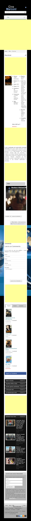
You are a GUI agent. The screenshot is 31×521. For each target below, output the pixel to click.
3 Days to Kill (8, 333)
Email (6, 258)
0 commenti (14, 320)
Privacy (23, 511)
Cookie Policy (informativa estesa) (11, 512)
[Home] (16, 8)
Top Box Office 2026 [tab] (15, 383)
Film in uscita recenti (17, 506)
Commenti (21, 305)
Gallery (6, 508)
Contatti (18, 509)
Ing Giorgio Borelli (13, 513)
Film (8, 17)
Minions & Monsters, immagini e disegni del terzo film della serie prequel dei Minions (20, 449)
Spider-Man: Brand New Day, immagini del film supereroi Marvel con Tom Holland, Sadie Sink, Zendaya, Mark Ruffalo (20, 424)
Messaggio (7, 267)
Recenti (15, 305)
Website (6, 263)
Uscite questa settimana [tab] (15, 386)
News (10, 505)
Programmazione (18, 508)
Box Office (11, 508)
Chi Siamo (13, 509)
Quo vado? (7, 364)
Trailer (24, 505)
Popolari (9, 305)
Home (6, 51)
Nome (6, 254)
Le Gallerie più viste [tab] (15, 392)
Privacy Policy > (12, 498)
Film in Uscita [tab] (15, 380)
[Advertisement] (15, 34)
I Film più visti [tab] (15, 389)
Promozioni (7, 509)
